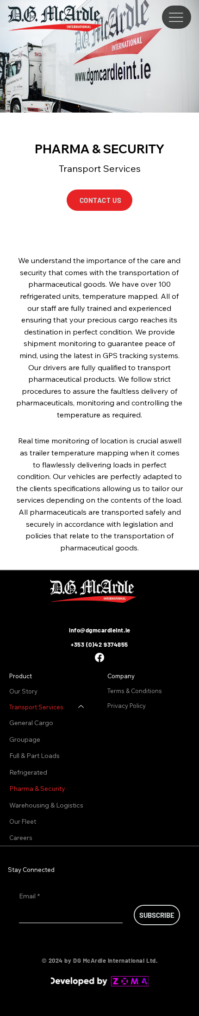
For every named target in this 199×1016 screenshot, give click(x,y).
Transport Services (36, 707)
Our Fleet (22, 821)
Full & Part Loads (34, 755)
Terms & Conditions (135, 690)
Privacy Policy (127, 705)
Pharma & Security (37, 788)
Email (29, 896)
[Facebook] (99, 657)
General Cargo (31, 723)
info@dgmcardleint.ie (99, 630)
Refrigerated (28, 772)
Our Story (23, 691)
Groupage (24, 739)
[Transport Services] (81, 707)
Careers (20, 837)
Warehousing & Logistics (46, 805)
